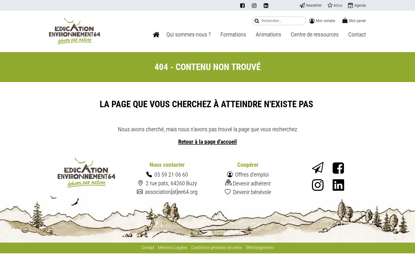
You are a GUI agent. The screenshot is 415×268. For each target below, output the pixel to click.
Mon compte (325, 21)
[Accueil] (74, 31)
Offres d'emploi (252, 174)
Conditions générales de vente (216, 247)
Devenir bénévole (252, 192)
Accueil (156, 34)
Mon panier (357, 21)
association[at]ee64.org (171, 192)
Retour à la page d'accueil (207, 141)
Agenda (360, 5)
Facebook (242, 5)
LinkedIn (266, 5)
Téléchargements (259, 247)
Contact (357, 34)
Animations (268, 34)
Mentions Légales (172, 247)
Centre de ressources (315, 34)
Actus (338, 5)
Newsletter (314, 5)
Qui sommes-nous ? (188, 34)
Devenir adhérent (252, 183)
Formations (233, 34)
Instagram (254, 5)
